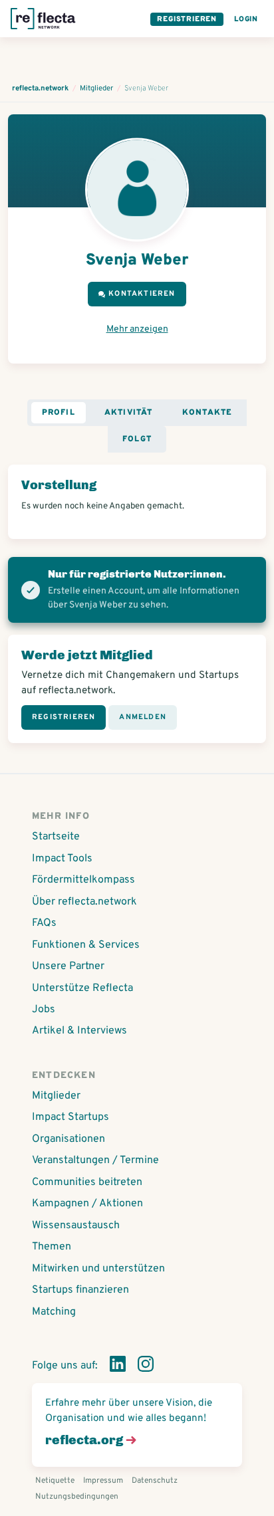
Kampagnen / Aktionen (87, 1203)
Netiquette (54, 1480)
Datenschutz (155, 1480)
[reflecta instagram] (146, 1366)
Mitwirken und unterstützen (98, 1268)
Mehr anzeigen (137, 329)
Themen (51, 1246)
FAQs (44, 923)
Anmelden (142, 717)
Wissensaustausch (76, 1225)
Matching (54, 1312)
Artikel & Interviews (79, 1030)
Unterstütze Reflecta (82, 988)
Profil (58, 412)
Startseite (56, 836)
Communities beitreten (87, 1182)
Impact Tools (62, 858)
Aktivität (128, 412)
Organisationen (68, 1139)
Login (246, 19)
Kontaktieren (141, 293)
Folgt (137, 439)
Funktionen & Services (86, 945)
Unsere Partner (68, 966)
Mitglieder (56, 1096)
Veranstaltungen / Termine (95, 1160)
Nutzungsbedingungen (76, 1496)
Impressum (103, 1480)
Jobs (43, 1009)
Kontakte (207, 412)
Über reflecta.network (84, 902)
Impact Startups (70, 1117)
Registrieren (187, 19)
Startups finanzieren (80, 1290)
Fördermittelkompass (83, 880)
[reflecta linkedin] (118, 1366)
